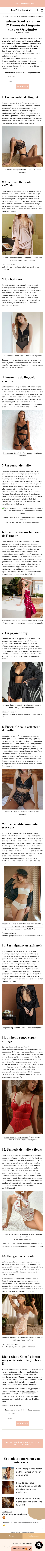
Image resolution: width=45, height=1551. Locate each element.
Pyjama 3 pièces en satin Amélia (16, 705)
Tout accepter (33, 1536)
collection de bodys (28, 1244)
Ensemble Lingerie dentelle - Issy (18, 811)
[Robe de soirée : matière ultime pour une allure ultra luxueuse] (8, 1503)
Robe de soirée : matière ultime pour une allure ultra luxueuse (29, 1502)
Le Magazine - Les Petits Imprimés (31, 16)
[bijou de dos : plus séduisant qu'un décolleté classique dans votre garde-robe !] (8, 1487)
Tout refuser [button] (7, 1512)
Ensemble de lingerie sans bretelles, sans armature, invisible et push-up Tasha (22, 925)
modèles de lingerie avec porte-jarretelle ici (19, 1347)
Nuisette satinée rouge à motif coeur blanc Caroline (22, 620)
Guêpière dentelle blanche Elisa (14, 1337)
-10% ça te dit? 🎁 (19, 1549)
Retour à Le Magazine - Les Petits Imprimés (24, 1443)
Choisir (11, 1536)
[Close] (30, 1549)
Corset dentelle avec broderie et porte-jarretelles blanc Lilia (22, 518)
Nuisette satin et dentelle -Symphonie (17, 258)
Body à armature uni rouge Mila (16, 1137)
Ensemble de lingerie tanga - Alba (17, 169)
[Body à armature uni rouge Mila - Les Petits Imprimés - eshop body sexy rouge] (22, 1107)
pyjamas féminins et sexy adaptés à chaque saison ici (22, 715)
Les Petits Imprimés (9, 16)
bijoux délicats (13, 1394)
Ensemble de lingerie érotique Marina (17, 453)
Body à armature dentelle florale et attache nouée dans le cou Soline (22, 1235)
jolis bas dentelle (29, 1391)
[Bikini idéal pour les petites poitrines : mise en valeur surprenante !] (8, 1473)
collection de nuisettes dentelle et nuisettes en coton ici (20, 268)
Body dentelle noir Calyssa (13, 356)
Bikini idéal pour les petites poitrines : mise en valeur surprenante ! (29, 1472)
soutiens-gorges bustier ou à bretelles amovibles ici (22, 936)
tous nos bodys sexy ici (20, 360)
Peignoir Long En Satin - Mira (14, 1028)
